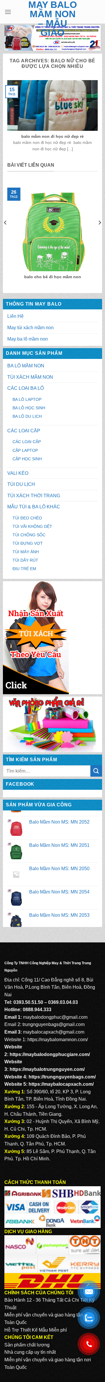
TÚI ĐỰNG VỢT (28, 543)
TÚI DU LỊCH (21, 484)
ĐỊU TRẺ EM (24, 568)
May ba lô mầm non (27, 338)
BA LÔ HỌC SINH (29, 408)
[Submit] (96, 771)
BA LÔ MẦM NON (25, 365)
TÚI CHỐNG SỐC (29, 535)
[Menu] (7, 12)
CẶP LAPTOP (25, 450)
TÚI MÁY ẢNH (26, 551)
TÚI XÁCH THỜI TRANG (33, 495)
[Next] (99, 234)
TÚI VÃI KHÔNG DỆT (32, 526)
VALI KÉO (17, 473)
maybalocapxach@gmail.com (53, 1032)
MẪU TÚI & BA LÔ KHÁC (33, 506)
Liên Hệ (15, 316)
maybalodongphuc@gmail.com (55, 1017)
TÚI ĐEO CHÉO (27, 518)
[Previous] (5, 234)
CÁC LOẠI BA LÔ (25, 388)
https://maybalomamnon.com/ (57, 1039)
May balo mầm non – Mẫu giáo (52, 18)
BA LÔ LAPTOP (27, 399)
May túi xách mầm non (30, 327)
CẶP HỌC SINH (27, 458)
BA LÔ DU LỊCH (27, 416)
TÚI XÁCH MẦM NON (30, 377)
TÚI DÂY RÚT (25, 560)
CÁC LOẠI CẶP (23, 430)
